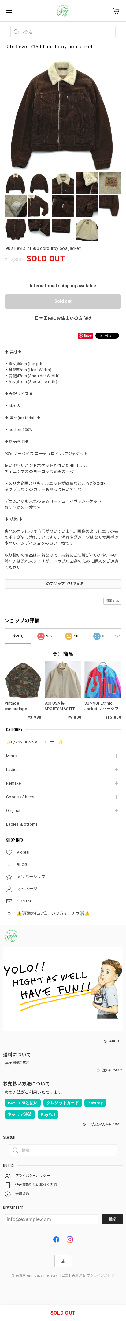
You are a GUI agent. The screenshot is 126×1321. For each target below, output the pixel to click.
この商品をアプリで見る (62, 584)
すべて (18, 636)
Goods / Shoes (20, 797)
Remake (13, 783)
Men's (11, 756)
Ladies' (13, 769)
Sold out (63, 301)
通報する (112, 601)
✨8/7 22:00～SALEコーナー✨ (34, 742)
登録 (112, 1219)
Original (13, 810)
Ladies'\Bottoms (22, 824)
